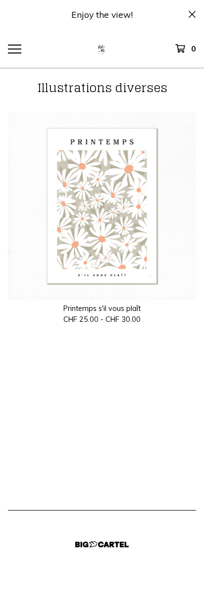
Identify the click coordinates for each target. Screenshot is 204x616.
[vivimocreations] (102, 48)
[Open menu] (14, 48)
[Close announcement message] (192, 14)
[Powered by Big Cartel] (102, 544)
